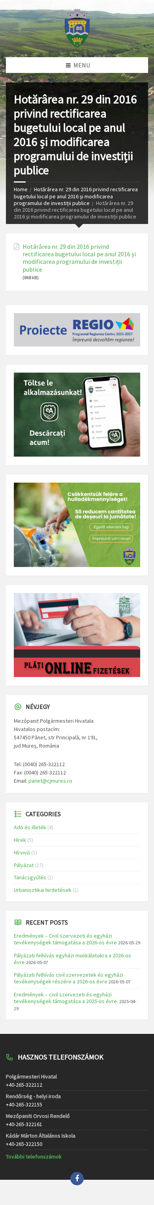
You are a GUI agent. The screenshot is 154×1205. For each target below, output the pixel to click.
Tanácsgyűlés (30, 877)
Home (21, 189)
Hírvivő (22, 852)
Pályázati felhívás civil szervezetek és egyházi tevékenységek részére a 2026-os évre (68, 978)
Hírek (20, 839)
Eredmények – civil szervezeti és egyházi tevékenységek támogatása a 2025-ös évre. (66, 998)
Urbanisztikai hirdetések (42, 889)
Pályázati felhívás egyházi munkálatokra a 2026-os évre (72, 959)
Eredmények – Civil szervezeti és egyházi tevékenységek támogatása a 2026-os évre (65, 939)
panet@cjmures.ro (50, 780)
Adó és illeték (30, 827)
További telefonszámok (34, 1156)
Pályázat (24, 865)
